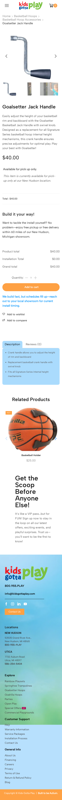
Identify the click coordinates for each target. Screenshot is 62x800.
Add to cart (31, 287)
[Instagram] (12, 603)
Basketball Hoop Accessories (22, 19)
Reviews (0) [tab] (33, 344)
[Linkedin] (19, 603)
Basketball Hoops (25, 16)
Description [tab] (12, 344)
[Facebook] (6, 603)
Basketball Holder (31, 455)
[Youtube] (25, 603)
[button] (6, 56)
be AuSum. (52, 793)
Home (6, 16)
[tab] (12, 344)
